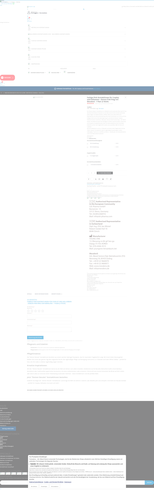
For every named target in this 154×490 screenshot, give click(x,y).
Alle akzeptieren (54, 486)
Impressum (67, 482)
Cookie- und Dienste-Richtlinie (53, 482)
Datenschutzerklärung (36, 482)
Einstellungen (44, 486)
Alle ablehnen (34, 486)
